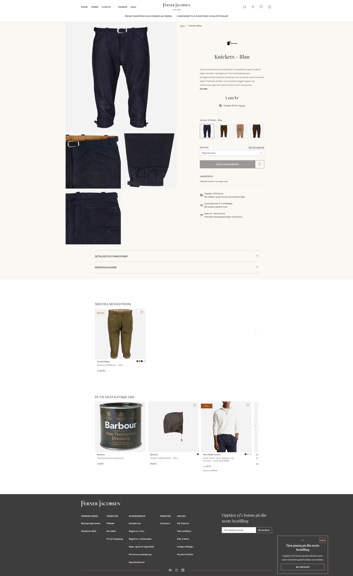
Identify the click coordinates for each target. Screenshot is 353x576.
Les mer (204, 88)
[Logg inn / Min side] (252, 7)
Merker (122, 7)
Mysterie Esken (185, 554)
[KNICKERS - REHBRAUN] (240, 131)
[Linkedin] (183, 570)
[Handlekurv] (269, 7)
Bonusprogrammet (90, 523)
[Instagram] (176, 570)
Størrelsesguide (256, 147)
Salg (133, 7)
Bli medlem (264, 530)
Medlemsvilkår (89, 531)
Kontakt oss (135, 523)
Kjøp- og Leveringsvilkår (141, 546)
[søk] (244, 7)
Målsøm (111, 523)
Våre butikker (184, 531)
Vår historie (183, 523)
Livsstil (106, 7)
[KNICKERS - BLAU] (207, 131)
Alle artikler (183, 538)
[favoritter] (261, 7)
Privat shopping (115, 538)
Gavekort (165, 523)
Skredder (111, 531)
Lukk (322, 540)
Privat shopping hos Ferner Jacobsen (148, 16)
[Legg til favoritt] (259, 164)
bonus (242, 105)
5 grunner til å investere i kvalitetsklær (202, 16)
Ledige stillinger (185, 546)
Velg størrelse (209, 153)
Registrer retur (137, 531)
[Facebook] (170, 570)
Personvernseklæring (140, 554)
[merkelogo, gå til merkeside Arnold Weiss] (232, 43)
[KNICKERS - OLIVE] (223, 131)
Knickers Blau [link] (195, 25)
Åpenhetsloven (137, 562)
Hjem (182, 25)
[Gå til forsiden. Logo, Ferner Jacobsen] (176, 7)
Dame (84, 7)
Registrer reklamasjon (140, 538)
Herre (94, 7)
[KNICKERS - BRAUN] (256, 131)
